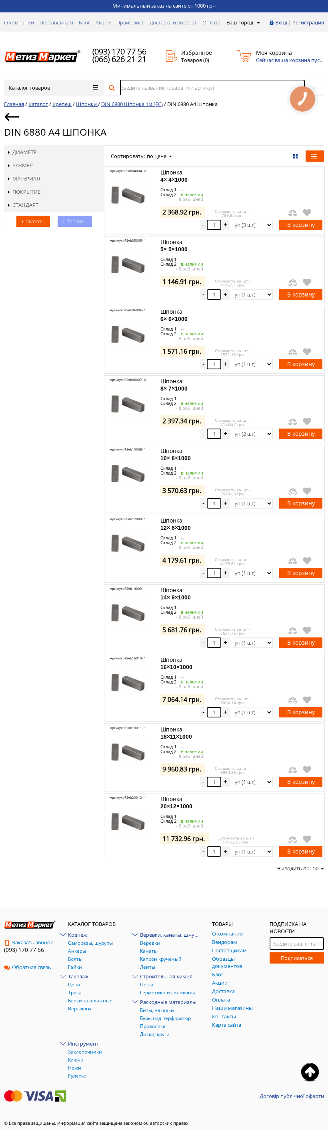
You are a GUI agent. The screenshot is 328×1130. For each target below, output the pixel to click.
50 (315, 868)
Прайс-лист (130, 22)
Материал (26, 178)
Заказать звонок (32, 942)
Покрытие (26, 191)
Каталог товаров (29, 87)
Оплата (211, 22)
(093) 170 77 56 (119, 51)
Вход (281, 22)
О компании (19, 22)
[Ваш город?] (258, 22)
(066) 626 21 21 (119, 59)
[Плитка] (296, 156)
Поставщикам (56, 22)
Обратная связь (31, 967)
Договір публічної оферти (292, 1096)
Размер (22, 165)
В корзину (301, 224)
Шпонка (174, 175)
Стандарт (25, 204)
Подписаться (297, 958)
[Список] (315, 156)
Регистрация (308, 22)
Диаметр (24, 152)
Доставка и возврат (173, 22)
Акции (103, 22)
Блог (84, 22)
